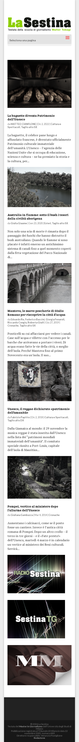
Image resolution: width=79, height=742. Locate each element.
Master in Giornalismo (31, 726)
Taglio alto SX (29, 127)
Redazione (39, 737)
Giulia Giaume (19, 223)
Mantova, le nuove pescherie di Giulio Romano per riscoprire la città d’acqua (36, 312)
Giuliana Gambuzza (22, 514)
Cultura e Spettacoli (56, 417)
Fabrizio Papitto (20, 417)
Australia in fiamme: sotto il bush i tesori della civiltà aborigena (37, 216)
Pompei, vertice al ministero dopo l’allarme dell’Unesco (32, 508)
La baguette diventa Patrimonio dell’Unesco (31, 117)
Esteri (47, 223)
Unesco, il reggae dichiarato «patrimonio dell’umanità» (38, 410)
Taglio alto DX (15, 420)
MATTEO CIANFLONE (23, 124)
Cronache (13, 325)
